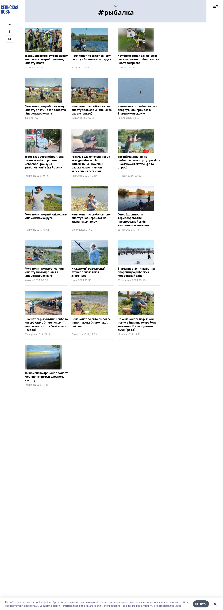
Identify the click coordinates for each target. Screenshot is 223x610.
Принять (200, 603)
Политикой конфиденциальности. (81, 605)
